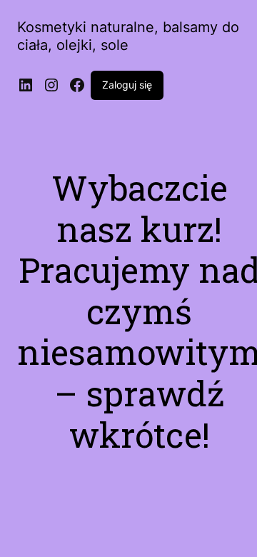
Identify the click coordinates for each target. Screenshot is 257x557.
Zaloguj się (127, 85)
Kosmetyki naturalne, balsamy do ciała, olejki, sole (128, 36)
